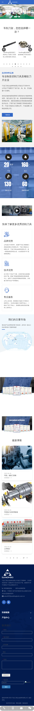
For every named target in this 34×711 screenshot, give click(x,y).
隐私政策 (25, 703)
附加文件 (6, 675)
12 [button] (16, 66)
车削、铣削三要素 (10, 475)
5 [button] (16, 64)
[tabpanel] (17, 11)
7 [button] (21, 64)
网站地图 (18, 703)
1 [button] (4, 64)
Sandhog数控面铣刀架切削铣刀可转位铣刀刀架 (16, 55)
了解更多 (7, 115)
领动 (13, 703)
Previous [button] (4, 50)
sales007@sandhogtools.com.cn (14, 596)
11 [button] (13, 66)
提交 (6, 687)
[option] (16, 48)
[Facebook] (4, 602)
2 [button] (7, 64)
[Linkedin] (9, 602)
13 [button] (18, 66)
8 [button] (24, 64)
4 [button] (13, 64)
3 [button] (10, 64)
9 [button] (27, 64)
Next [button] (30, 50)
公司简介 (7, 549)
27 (23, 558)
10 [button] (30, 64)
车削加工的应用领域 (11, 512)
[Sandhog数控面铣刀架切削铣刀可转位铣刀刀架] (16, 44)
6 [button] (18, 64)
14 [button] (21, 66)
